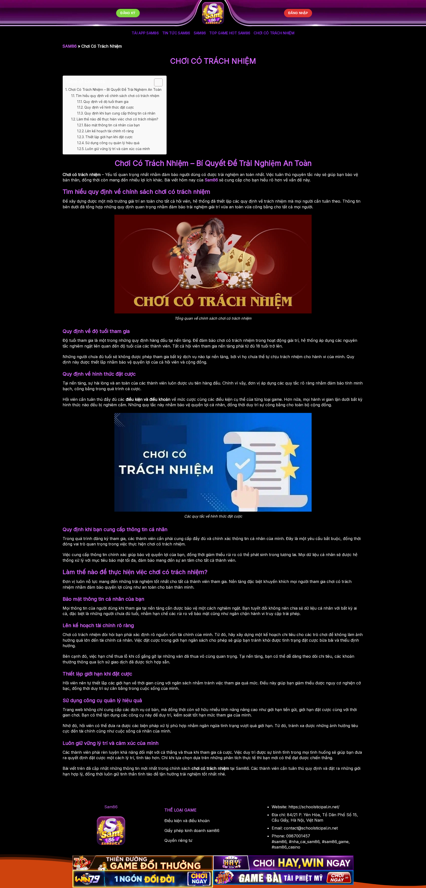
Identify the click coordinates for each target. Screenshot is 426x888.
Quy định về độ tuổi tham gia (105, 102)
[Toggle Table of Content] (155, 82)
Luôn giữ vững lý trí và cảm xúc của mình (117, 149)
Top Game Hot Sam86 (229, 33)
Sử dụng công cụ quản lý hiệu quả (112, 143)
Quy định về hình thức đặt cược (109, 107)
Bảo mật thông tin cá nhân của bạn (112, 125)
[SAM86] (213, 13)
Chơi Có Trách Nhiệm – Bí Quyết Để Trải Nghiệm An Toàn (114, 89)
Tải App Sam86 (145, 33)
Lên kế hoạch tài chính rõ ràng (109, 131)
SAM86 (200, 33)
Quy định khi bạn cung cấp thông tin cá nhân (119, 113)
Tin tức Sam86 (176, 33)
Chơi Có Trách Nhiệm (274, 33)
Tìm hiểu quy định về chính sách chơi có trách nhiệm (117, 96)
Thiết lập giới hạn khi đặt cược (109, 137)
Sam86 (211, 179)
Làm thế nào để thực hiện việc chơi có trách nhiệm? (117, 119)
